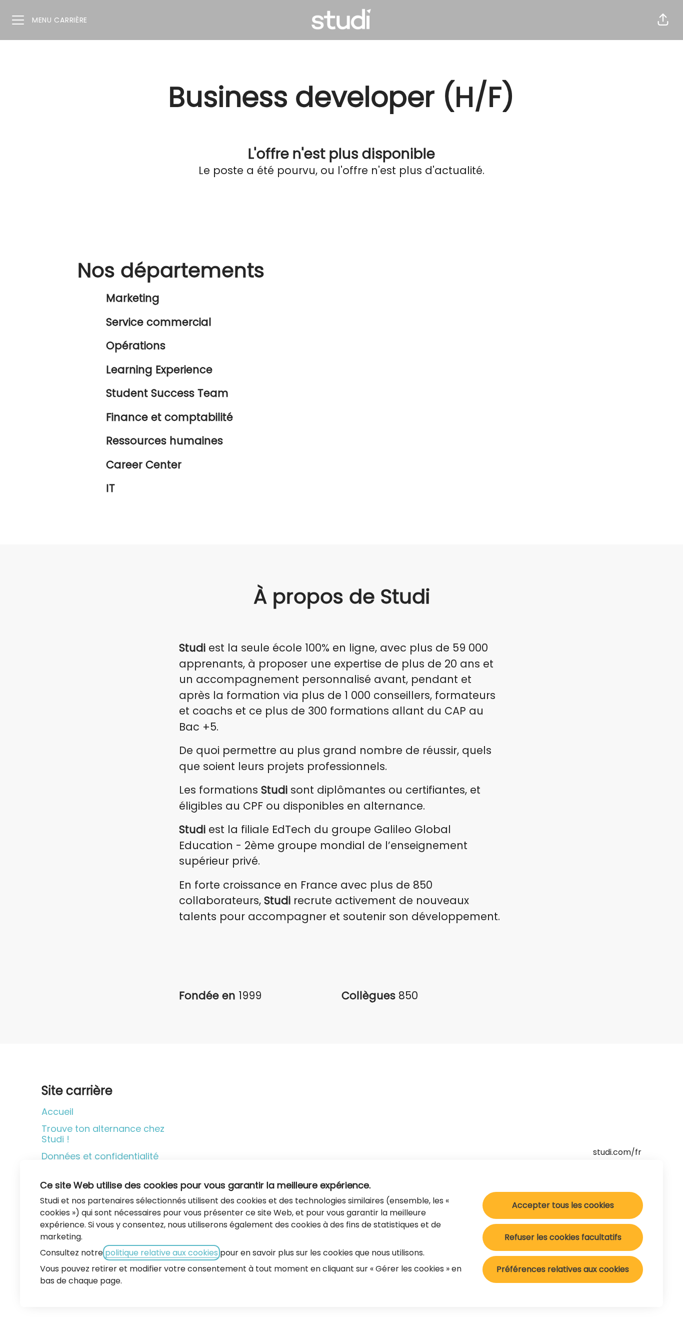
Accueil (58, 1111)
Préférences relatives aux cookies (562, 1269)
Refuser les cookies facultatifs (563, 1237)
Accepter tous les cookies (563, 1205)
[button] (663, 20)
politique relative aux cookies (161, 1252)
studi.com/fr (617, 1152)
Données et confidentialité (100, 1156)
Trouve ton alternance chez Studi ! (103, 1134)
